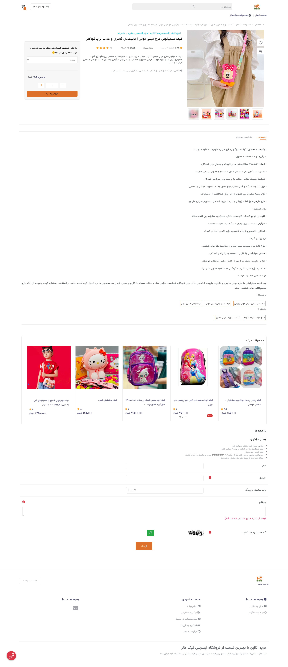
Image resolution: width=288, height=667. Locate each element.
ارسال (144, 546)
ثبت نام (36, 6)
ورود (44, 6)
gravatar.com (218, 455)
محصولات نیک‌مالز (239, 15)
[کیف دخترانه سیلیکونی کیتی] (97, 367)
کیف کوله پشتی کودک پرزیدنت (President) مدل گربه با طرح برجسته (145, 402)
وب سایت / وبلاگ (255, 490)
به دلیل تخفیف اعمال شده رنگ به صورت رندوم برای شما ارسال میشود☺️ (53, 50)
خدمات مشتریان (191, 599)
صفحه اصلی (260, 15)
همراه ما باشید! (255, 599)
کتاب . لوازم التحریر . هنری (221, 24)
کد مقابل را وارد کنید (254, 532)
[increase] (41, 85)
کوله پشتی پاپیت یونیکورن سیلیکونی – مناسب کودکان (243, 402)
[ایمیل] (75, 609)
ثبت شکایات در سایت (187, 619)
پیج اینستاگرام (256, 612)
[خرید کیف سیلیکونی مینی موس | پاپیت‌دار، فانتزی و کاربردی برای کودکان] (259, 579)
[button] (28, 383)
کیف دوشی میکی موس (191, 303)
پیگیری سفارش (190, 612)
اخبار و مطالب (257, 606)
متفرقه (121, 33)
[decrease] (63, 85)
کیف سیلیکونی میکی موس (218, 303)
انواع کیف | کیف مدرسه (197, 24)
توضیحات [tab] (262, 137)
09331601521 (263, 584)
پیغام (262, 502)
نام (264, 465)
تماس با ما (192, 606)
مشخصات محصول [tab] (244, 137)
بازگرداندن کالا (191, 632)
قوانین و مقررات (189, 625)
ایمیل (262, 477)
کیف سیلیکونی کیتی (107, 400)
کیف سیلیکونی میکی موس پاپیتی (249, 303)
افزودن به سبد (52, 94)
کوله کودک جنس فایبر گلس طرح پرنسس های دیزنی (193, 402)
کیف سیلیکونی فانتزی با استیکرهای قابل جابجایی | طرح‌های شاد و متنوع (51, 402)
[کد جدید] (150, 533)
